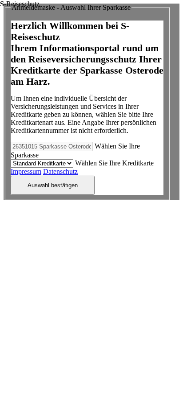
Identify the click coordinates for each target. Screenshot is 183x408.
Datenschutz (60, 171)
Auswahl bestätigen (53, 185)
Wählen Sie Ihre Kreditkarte (114, 163)
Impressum (26, 171)
